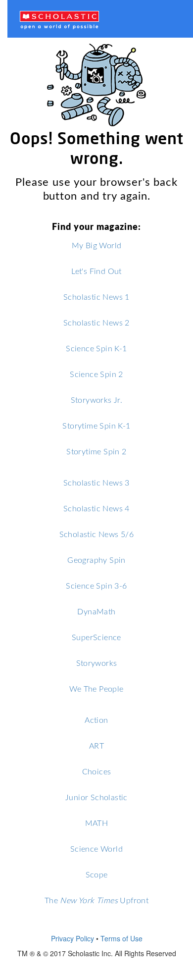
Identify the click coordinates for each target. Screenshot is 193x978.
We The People (96, 688)
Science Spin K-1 (96, 348)
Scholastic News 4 (96, 508)
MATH (96, 822)
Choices (96, 771)
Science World (96, 848)
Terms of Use (121, 938)
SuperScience (96, 637)
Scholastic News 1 (96, 296)
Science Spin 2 (96, 374)
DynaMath (96, 611)
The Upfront (96, 900)
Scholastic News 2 (96, 322)
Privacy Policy (72, 938)
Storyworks (96, 662)
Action (96, 719)
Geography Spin (96, 559)
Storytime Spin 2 (96, 451)
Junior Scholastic (96, 797)
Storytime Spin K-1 (96, 425)
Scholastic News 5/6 (96, 534)
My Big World (97, 245)
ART (96, 745)
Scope (97, 874)
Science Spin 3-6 (96, 585)
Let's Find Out (96, 271)
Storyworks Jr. (97, 399)
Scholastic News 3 (96, 482)
